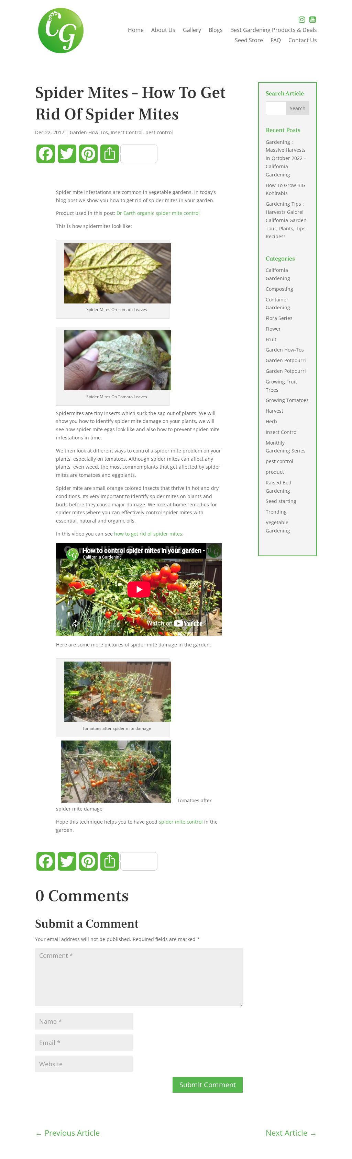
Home (136, 30)
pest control (159, 132)
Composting (279, 289)
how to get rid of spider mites (148, 533)
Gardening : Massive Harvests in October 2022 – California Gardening (286, 158)
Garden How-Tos (89, 132)
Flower (273, 328)
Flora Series (279, 318)
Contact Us (302, 41)
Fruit (271, 339)
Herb (271, 421)
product (275, 472)
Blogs (216, 30)
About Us (163, 30)
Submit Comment (207, 1084)
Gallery (192, 30)
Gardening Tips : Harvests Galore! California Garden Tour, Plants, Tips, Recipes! (286, 220)
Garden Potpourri (286, 360)
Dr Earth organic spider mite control (158, 213)
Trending (276, 511)
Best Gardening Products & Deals (273, 30)
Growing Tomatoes (287, 400)
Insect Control (127, 132)
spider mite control (181, 821)
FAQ (276, 41)
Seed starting (281, 501)
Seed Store (249, 41)
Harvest (274, 411)
